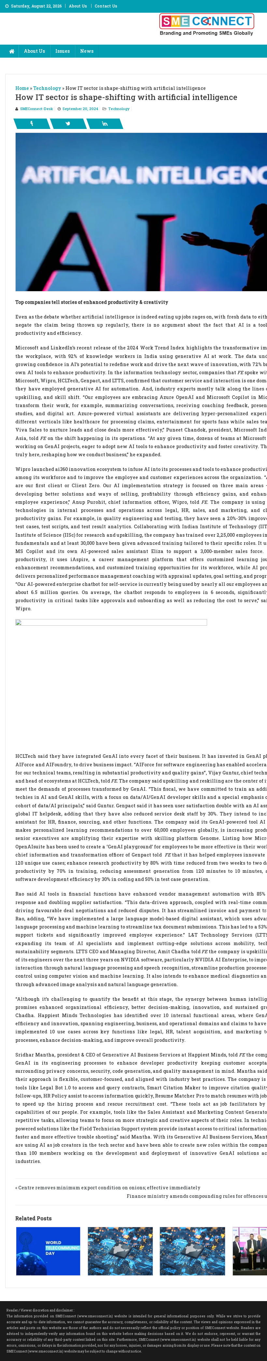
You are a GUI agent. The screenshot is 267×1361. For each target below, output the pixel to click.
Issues (62, 51)
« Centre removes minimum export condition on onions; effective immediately (108, 1187)
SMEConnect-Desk (36, 108)
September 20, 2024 (80, 108)
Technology (119, 108)
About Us (78, 5)
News (86, 51)
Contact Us (106, 5)
